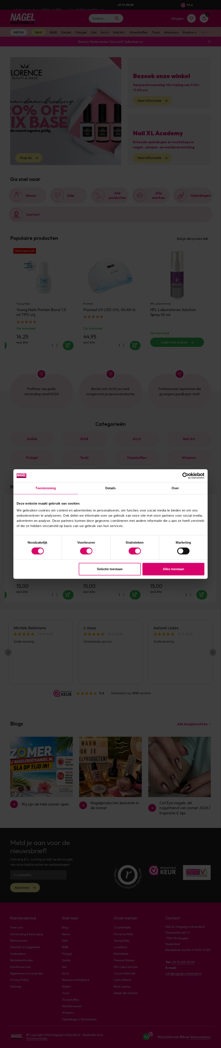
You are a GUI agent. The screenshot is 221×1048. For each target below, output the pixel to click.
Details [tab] (110, 488)
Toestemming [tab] (45, 488)
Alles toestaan (173, 569)
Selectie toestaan (110, 569)
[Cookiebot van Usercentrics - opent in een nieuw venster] (185, 475)
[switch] (86, 551)
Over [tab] (175, 488)
